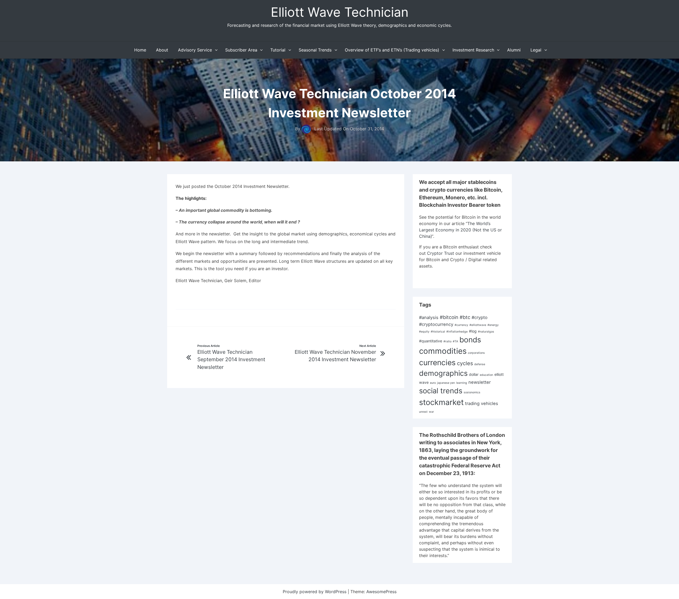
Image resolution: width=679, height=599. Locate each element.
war (431, 411)
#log (473, 331)
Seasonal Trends (315, 50)
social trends (440, 390)
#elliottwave (477, 325)
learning (461, 383)
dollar (473, 374)
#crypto (480, 317)
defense (479, 364)
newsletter (479, 382)
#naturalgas (486, 331)
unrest (423, 411)
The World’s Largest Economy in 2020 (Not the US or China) (460, 230)
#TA (455, 341)
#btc (465, 317)
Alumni (514, 50)
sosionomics (472, 392)
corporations (476, 353)
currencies (437, 362)
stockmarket (441, 402)
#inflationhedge (457, 331)
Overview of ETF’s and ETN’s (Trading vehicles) (392, 50)
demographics (443, 373)
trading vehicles (481, 403)
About (162, 50)
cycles (465, 363)
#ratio (447, 341)
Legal (535, 50)
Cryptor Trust (440, 253)
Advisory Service (195, 50)
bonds (470, 339)
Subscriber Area (241, 50)
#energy (493, 325)
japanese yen (446, 383)
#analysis (428, 317)
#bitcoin (449, 317)
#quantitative (430, 341)
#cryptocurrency (436, 324)
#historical (438, 331)
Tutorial (277, 50)
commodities (443, 351)
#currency (461, 325)
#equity (424, 331)
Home (140, 50)
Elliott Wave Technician (339, 12)
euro (433, 383)
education (486, 375)
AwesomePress (381, 591)
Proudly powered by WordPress (315, 591)
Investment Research (473, 50)
